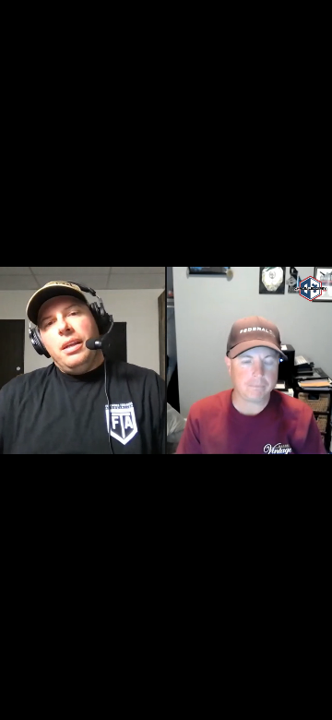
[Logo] (53, 638)
